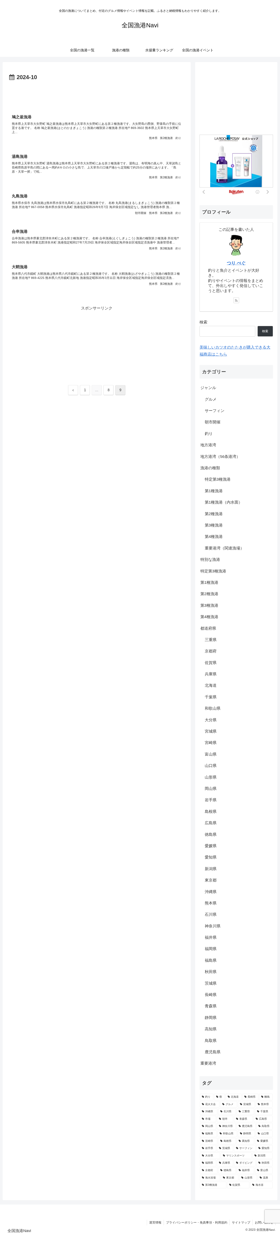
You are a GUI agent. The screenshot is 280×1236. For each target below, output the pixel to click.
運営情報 (155, 1222)
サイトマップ (241, 1222)
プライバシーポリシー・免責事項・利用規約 (196, 1222)
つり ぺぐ (236, 263)
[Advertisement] (96, 94)
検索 (203, 322)
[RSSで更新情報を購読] (236, 300)
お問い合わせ (264, 1222)
